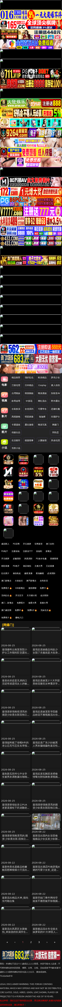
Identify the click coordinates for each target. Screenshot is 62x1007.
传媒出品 (16, 432)
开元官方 (19, 595)
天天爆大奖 (32, 595)
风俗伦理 (55, 440)
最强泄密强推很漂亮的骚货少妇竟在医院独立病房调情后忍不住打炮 (14, 714)
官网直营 (39, 543)
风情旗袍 (16, 416)
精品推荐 (16, 377)
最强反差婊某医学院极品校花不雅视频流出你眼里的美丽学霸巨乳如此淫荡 (45, 716)
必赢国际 (17, 558)
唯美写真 (42, 424)
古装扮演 (16, 408)
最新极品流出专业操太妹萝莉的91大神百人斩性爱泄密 (45, 932)
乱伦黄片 (5, 573)
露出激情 (29, 424)
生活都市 (16, 440)
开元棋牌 (27, 543)
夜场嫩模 (40, 573)
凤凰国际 (28, 558)
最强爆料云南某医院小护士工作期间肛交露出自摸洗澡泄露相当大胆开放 (14, 654)
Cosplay (42, 385)
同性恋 (55, 432)
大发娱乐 (19, 580)
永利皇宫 (44, 580)
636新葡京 (20, 588)
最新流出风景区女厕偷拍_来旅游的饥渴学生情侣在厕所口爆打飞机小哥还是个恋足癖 (15, 933)
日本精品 (29, 385)
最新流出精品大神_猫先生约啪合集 (15, 899)
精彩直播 (5, 566)
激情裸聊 (32, 588)
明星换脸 (29, 416)
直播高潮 (54, 558)
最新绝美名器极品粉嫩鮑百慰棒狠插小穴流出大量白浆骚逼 (14, 869)
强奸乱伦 (29, 377)
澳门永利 (50, 543)
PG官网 (16, 543)
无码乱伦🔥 (6, 595)
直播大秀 (44, 602)
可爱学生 (42, 408)
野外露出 (55, 400)
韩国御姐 (29, 393)
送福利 (39, 551)
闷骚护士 (55, 416)
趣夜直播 (28, 573)
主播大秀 (39, 566)
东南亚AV (55, 393)
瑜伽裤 (42, 416)
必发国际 (51, 573)
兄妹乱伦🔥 (46, 610)
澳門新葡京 (31, 580)
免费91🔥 (19, 610)
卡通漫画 (16, 424)
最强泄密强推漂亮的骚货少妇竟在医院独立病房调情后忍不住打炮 (45, 807)
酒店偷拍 (27, 566)
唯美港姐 (42, 393)
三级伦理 (16, 385)
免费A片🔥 (32, 610)
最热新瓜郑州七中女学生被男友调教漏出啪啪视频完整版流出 (14, 776)
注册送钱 (16, 551)
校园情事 (29, 440)
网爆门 (55, 424)
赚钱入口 (19, 617)
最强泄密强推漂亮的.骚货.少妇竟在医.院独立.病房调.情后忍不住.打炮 (15, 838)
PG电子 (4, 551)
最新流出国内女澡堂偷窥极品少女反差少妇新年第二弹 (45, 838)
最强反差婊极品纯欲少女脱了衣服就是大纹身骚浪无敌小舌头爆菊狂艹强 (45, 654)
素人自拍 (55, 385)
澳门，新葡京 (7, 602)
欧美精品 (42, 377)
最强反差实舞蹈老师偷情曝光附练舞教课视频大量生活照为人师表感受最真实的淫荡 (45, 778)
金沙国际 (44, 595)
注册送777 (28, 551)
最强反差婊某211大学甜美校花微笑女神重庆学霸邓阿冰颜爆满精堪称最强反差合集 (46, 685)
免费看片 (21, 602)
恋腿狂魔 (55, 408)
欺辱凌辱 (16, 400)
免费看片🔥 (6, 588)
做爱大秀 (32, 602)
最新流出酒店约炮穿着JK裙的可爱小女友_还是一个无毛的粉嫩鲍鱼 (46, 869)
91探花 (29, 400)
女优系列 (29, 408)
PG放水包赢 (41, 558)
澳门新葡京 (6, 580)
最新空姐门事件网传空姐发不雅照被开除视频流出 (45, 900)
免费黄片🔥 (6, 617)
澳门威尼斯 (6, 610)
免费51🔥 (44, 588)
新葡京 (49, 551)
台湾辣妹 (16, 393)
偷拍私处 (17, 573)
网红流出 (42, 400)
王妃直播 (50, 566)
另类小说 (16, 448)
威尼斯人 (5, 543)
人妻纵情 (42, 440)
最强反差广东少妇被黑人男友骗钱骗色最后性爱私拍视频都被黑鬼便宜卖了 (45, 747)
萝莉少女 (55, 377)
